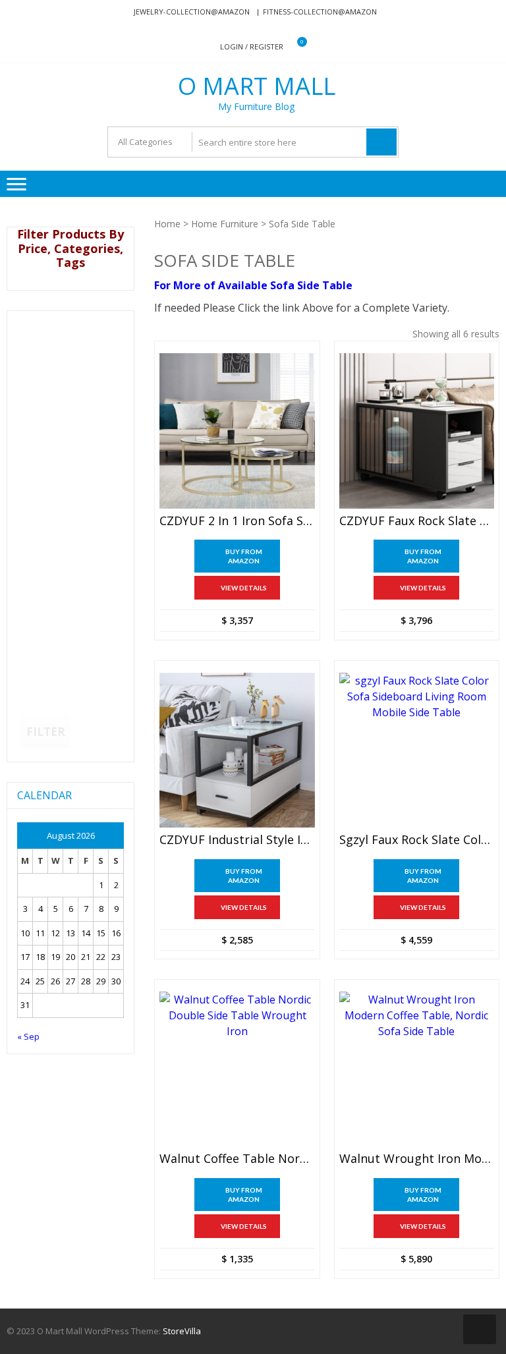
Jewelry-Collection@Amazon (192, 11)
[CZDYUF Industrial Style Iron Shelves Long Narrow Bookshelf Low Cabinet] (236, 750)
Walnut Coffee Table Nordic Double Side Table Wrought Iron (236, 1159)
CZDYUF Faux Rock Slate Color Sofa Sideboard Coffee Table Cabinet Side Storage (416, 521)
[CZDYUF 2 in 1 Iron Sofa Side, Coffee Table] (236, 430)
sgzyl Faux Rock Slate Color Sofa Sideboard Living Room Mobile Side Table (416, 840)
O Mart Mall (256, 86)
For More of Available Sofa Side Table (253, 285)
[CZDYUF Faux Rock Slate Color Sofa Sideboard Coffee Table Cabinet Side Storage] (416, 430)
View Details (244, 588)
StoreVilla (182, 1331)
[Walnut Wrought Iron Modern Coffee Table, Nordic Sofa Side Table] (416, 1069)
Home (167, 223)
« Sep (28, 1036)
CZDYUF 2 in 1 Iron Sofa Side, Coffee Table (236, 521)
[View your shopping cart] (293, 47)
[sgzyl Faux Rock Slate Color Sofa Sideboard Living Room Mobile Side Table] (416, 750)
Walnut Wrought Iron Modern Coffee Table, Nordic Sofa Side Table (416, 1159)
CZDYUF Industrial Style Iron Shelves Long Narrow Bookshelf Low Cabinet (236, 840)
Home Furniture (224, 223)
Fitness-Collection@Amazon (320, 11)
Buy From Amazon (243, 556)
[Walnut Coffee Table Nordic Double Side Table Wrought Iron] (236, 1069)
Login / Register (251, 46)
